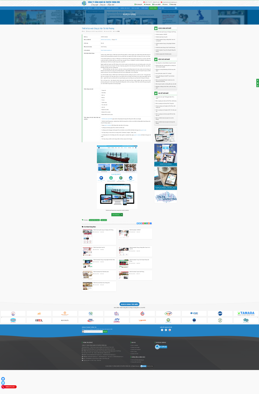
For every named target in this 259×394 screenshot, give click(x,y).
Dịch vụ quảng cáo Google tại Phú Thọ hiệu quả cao (166, 110)
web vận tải (104, 220)
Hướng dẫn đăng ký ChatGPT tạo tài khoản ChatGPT (165, 76)
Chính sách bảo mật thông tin (137, 359)
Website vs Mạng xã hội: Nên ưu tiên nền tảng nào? (166, 87)
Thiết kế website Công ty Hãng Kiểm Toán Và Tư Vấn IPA (165, 40)
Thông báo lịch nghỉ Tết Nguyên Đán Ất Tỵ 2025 (165, 97)
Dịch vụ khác (134, 351)
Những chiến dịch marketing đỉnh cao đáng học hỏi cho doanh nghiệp (166, 66)
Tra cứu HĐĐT (157, 4)
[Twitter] (166, 330)
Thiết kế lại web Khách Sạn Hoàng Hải (101, 282)
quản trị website (107, 125)
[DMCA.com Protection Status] (147, 366)
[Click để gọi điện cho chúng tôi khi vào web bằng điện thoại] (3, 387)
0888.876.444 (156, 2)
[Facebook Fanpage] (162, 330)
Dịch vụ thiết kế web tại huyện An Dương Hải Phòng (165, 122)
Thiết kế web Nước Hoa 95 (99, 247)
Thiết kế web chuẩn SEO (107, 118)
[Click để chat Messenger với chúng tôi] (3, 379)
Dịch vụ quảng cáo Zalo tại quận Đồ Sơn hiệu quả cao (165, 114)
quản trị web (143, 130)
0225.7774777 (148, 2)
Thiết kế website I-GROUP (135, 229)
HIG (116, 39)
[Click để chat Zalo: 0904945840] (3, 383)
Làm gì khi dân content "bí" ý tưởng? (163, 73)
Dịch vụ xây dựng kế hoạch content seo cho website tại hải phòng (165, 80)
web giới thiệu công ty (94, 220)
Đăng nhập (173, 4)
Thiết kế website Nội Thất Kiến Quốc (101, 271)
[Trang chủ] (257, 80)
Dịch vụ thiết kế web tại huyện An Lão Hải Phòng (164, 118)
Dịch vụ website (134, 345)
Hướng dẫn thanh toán (136, 362)
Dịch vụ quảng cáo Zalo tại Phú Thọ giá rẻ (165, 103)
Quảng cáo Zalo (134, 353)
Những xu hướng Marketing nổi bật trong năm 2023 (165, 70)
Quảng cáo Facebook (136, 349)
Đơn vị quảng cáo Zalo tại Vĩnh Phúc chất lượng (166, 100)
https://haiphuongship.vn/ (106, 50)
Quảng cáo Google (135, 347)
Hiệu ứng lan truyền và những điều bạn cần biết (166, 83)
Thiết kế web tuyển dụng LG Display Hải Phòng (103, 229)
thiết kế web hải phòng (106, 39)
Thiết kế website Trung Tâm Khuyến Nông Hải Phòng (165, 50)
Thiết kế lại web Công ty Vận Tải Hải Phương (165, 47)
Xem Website (116, 214)
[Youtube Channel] (170, 330)
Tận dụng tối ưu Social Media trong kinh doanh (166, 62)
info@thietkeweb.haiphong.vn (169, 2)
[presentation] (1, 317)
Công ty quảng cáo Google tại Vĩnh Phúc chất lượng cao (165, 106)
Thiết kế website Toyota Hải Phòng (136, 271)
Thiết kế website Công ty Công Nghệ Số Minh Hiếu (104, 259)
